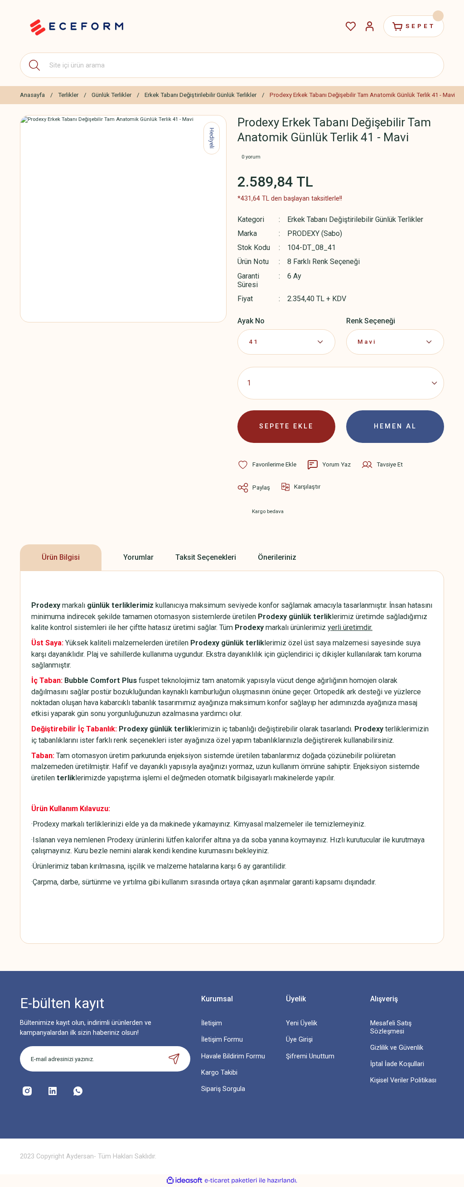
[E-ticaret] (230, 1180)
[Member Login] (369, 26)
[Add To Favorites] (266, 464)
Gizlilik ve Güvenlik (396, 1048)
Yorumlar (138, 557)
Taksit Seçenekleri (205, 557)
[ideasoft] (184, 1181)
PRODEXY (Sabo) (314, 233)
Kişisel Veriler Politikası (403, 1080)
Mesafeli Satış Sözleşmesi (390, 1027)
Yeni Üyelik (301, 1023)
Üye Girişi (299, 1039)
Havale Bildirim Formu (233, 1056)
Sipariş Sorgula (223, 1089)
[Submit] (174, 1059)
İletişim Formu (222, 1039)
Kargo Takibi (219, 1072)
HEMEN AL (395, 426)
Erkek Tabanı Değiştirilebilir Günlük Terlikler (355, 219)
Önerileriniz (277, 557)
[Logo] (76, 26)
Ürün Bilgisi (61, 557)
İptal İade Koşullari (397, 1064)
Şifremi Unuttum (310, 1056)
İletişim (211, 1023)
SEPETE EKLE (286, 426)
